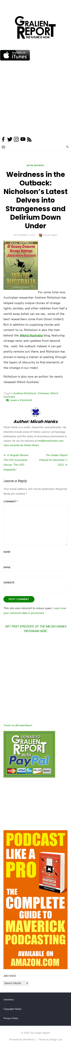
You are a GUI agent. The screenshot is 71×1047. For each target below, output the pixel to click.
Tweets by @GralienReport (17, 725)
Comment (10, 501)
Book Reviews (35, 165)
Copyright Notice (12, 1009)
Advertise (8, 999)
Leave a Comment (21, 400)
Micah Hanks (50, 235)
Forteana (43, 393)
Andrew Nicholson (24, 393)
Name (6, 552)
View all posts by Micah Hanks (21, 445)
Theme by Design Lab (50, 1039)
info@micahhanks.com (50, 441)
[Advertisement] (35, 99)
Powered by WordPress (22, 1039)
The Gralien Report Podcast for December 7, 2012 (53, 460)
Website (8, 582)
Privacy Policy (10, 1018)
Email (7, 567)
